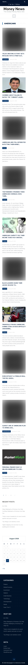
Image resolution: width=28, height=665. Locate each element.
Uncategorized (7, 601)
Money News (14, 9)
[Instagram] (17, 4)
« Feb (3, 568)
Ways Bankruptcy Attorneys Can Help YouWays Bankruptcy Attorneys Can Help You (13, 511)
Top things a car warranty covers (11, 521)
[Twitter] (11, 4)
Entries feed (7, 648)
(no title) (4, 506)
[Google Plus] (13, 4)
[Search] (24, 2)
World (5, 604)
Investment (5, 59)
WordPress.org (8, 652)
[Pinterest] (15, 4)
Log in (5, 646)
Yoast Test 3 (7, 607)
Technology (7, 599)
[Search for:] (7, 2)
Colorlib (23, 663)
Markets (6, 593)
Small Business (7, 596)
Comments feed (8, 650)
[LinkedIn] (19, 4)
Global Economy (8, 587)
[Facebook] (9, 4)
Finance (6, 584)
